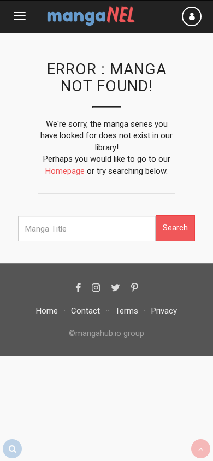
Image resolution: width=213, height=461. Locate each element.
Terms (126, 311)
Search (175, 228)
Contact (85, 311)
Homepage (65, 171)
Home (47, 311)
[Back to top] (200, 448)
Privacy (164, 311)
